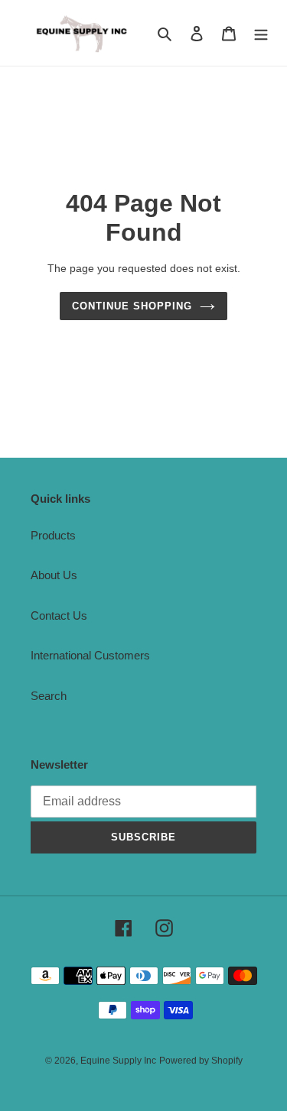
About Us (54, 574)
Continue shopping (132, 306)
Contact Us (59, 615)
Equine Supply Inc (118, 1060)
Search (49, 695)
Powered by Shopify (201, 1060)
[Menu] (261, 33)
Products (53, 535)
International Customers (90, 655)
